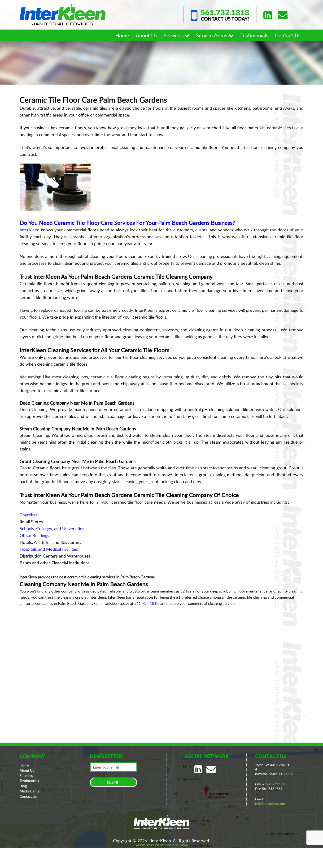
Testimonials (254, 35)
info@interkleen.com (270, 803)
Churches (29, 515)
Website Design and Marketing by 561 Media (162, 845)
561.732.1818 (225, 12)
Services (174, 35)
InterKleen (29, 230)
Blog (23, 785)
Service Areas (212, 35)
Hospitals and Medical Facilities (49, 549)
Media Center (30, 791)
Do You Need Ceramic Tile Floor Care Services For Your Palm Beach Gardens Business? (127, 222)
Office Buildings (34, 535)
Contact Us (288, 35)
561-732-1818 (146, 603)
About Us (146, 35)
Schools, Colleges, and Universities (52, 528)
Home (122, 35)
